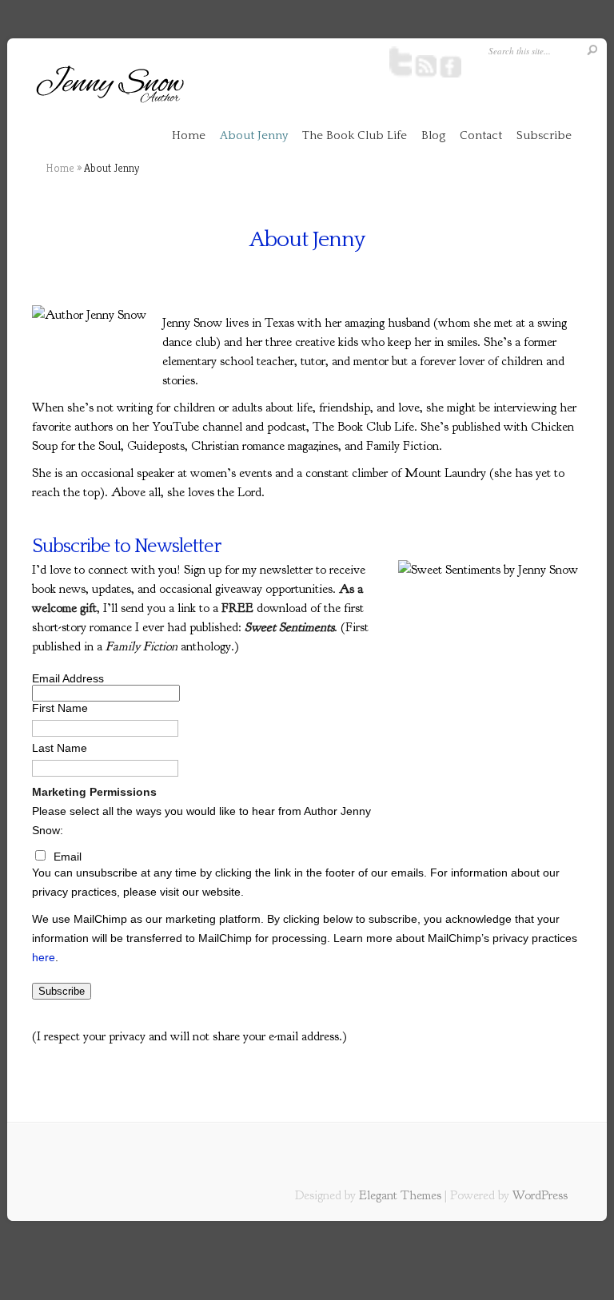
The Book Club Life (354, 135)
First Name (60, 708)
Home (188, 135)
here (43, 957)
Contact (481, 135)
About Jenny (254, 135)
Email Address (68, 678)
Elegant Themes (400, 1195)
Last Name (59, 747)
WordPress (540, 1195)
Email (68, 856)
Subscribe (544, 135)
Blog (433, 135)
